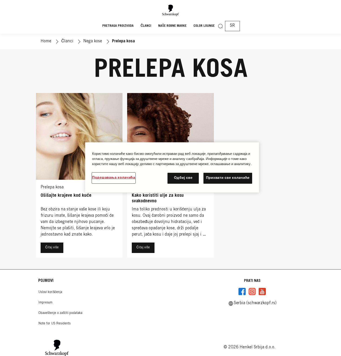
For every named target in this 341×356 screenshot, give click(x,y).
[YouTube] (262, 291)
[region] (172, 167)
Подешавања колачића (113, 178)
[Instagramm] (252, 291)
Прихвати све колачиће (228, 178)
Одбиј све (183, 178)
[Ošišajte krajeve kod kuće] (79, 176)
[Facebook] (242, 291)
